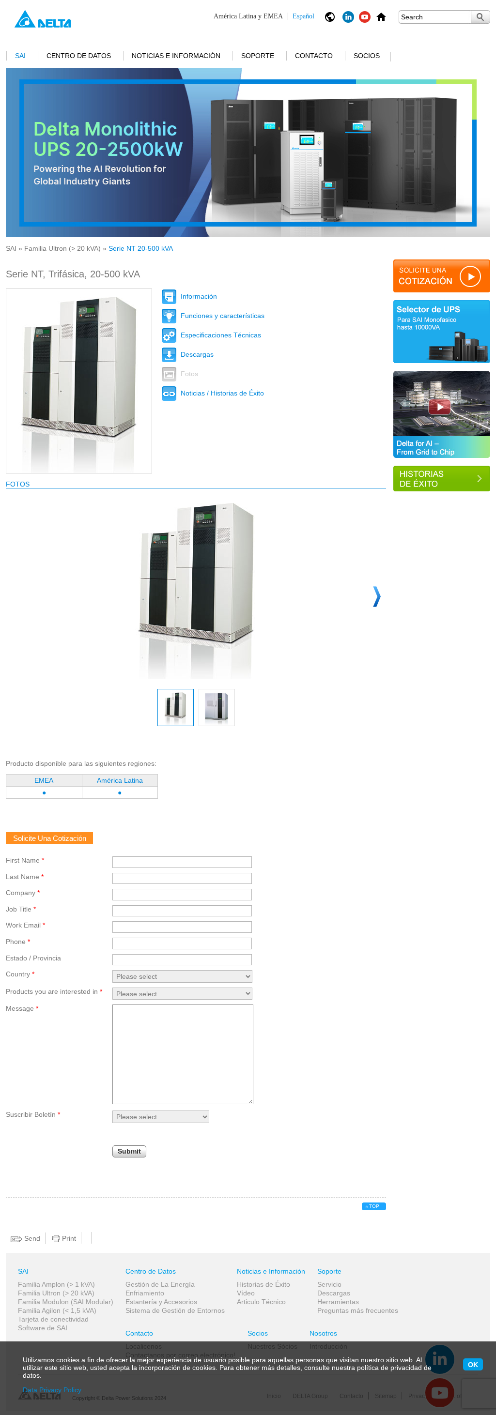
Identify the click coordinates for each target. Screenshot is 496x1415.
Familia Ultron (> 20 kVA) (62, 248)
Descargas (196, 354)
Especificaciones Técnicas (220, 335)
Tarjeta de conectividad (53, 1319)
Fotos (188, 374)
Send (31, 1238)
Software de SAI (42, 1328)
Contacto (314, 56)
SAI (20, 56)
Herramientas (338, 1302)
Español (264, 16)
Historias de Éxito (263, 1284)
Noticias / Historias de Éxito (221, 393)
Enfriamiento (144, 1293)
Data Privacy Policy (52, 1390)
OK (473, 1365)
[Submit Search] (480, 17)
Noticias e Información (176, 56)
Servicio (329, 1284)
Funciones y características (221, 316)
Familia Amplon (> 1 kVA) (56, 1284)
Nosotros (323, 1333)
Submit (129, 1151)
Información (198, 296)
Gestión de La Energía (160, 1284)
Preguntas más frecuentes (357, 1310)
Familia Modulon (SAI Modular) (65, 1302)
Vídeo (246, 1293)
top (374, 1206)
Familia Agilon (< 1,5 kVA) (57, 1310)
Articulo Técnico (261, 1302)
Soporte (257, 56)
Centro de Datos (78, 56)
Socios (367, 56)
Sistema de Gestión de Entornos (175, 1310)
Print (68, 1238)
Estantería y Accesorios (161, 1302)
